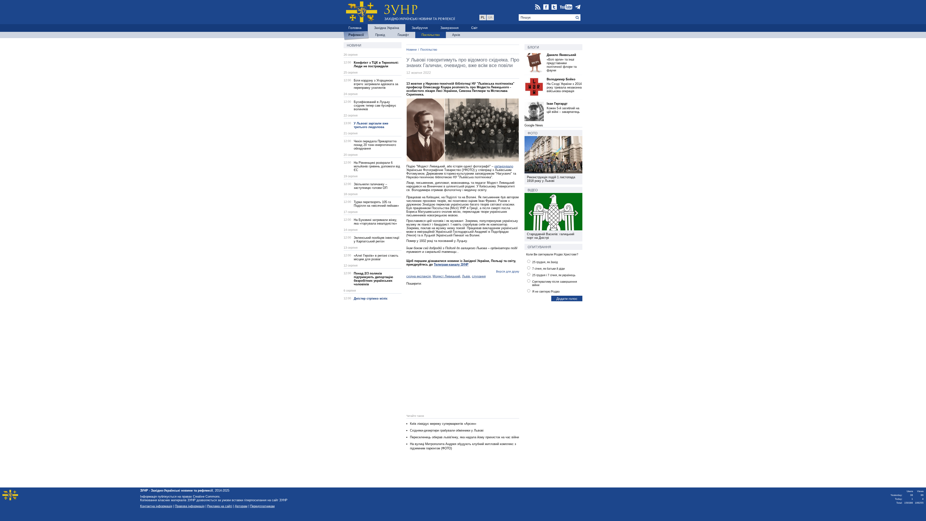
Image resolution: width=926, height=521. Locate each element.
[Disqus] (462, 345)
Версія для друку (507, 271)
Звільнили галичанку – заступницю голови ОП (370, 186)
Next (576, 214)
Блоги (533, 47)
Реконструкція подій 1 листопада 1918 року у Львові (551, 179)
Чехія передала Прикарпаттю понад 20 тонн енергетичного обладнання (375, 144)
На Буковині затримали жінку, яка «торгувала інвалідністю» (375, 221)
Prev (531, 214)
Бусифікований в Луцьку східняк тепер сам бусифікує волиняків (375, 105)
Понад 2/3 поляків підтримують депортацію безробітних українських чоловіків (373, 279)
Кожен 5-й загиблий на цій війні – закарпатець (563, 110)
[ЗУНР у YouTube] (566, 7)
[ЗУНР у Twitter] (554, 7)
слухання (479, 276)
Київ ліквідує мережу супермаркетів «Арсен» (443, 423)
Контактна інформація (156, 506)
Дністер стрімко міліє (371, 298)
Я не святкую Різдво (546, 291)
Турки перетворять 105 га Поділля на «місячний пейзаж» (376, 203)
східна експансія (418, 276)
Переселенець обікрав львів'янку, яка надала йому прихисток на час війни (464, 437)
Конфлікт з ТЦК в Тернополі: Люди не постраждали (376, 64)
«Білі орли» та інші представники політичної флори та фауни (562, 65)
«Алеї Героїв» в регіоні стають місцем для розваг (376, 257)
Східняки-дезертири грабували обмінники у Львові (446, 430)
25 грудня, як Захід (545, 262)
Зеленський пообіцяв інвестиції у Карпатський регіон (376, 239)
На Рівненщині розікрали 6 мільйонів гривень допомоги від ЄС (377, 166)
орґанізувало (503, 166)
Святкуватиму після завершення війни (554, 283)
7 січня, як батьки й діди (548, 268)
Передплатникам (262, 506)
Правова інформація (189, 506)
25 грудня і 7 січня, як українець (553, 275)
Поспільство (428, 49)
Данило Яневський (561, 55)
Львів (466, 276)
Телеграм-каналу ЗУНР (451, 264)
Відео (533, 190)
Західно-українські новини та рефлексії (419, 19)
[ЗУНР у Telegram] (577, 7)
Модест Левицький (446, 276)
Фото (533, 133)
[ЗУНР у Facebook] (546, 7)
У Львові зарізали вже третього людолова (371, 125)
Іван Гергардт (557, 103)
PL (483, 17)
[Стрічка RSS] (537, 7)
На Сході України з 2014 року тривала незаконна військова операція (564, 87)
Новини (354, 45)
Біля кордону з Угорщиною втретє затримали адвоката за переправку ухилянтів (376, 84)
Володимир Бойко (561, 79)
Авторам (241, 506)
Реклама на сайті (219, 506)
